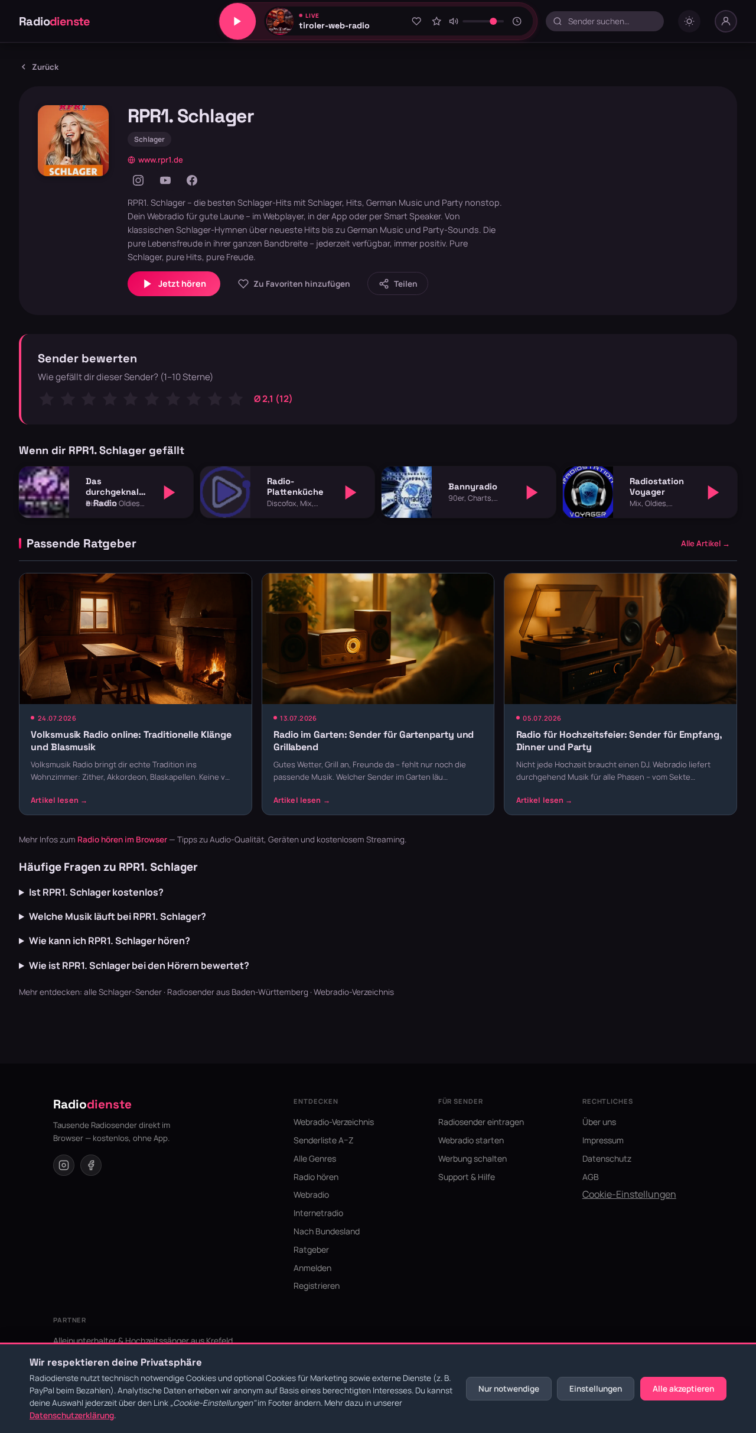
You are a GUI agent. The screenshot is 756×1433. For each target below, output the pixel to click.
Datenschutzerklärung (72, 1415)
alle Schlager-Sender (123, 992)
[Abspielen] (169, 492)
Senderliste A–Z (324, 1140)
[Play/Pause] (237, 21)
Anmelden (312, 1267)
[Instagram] (138, 180)
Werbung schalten (472, 1158)
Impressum (603, 1140)
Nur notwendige (508, 1388)
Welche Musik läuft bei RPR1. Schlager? (117, 916)
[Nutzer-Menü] (726, 21)
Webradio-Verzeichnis (354, 992)
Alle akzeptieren (683, 1388)
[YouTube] (165, 180)
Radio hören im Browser (122, 839)
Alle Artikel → (705, 543)
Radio (54, 21)
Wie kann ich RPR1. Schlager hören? (109, 940)
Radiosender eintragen (481, 1121)
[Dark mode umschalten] (689, 21)
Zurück (45, 66)
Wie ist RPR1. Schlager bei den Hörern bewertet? (139, 965)
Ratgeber (311, 1249)
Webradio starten (471, 1140)
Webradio (311, 1194)
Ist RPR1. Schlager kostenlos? (96, 892)
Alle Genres (315, 1158)
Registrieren (317, 1285)
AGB (590, 1176)
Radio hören (316, 1176)
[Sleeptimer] (516, 21)
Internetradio (318, 1212)
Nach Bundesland (327, 1231)
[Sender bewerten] (436, 21)
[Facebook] (192, 180)
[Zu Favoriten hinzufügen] (416, 21)
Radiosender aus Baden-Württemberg (237, 992)
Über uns (599, 1121)
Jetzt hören (182, 283)
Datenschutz (606, 1158)
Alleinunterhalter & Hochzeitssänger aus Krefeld (143, 1340)
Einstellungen (595, 1388)
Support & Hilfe (466, 1176)
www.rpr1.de (160, 159)
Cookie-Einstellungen (629, 1194)
